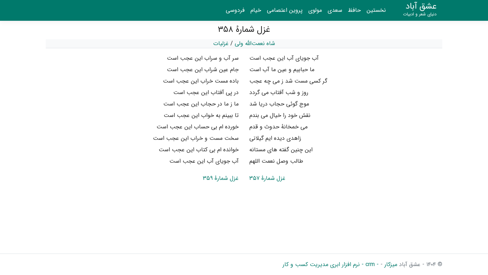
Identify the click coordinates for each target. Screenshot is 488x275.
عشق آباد (420, 9)
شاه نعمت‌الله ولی (255, 43)
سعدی (335, 10)
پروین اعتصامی (285, 10)
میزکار (390, 264)
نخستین (376, 10)
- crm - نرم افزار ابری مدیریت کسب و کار (331, 264)
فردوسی (235, 10)
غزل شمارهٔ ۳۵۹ (221, 178)
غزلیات (221, 43)
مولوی (315, 10)
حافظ (354, 10)
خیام (255, 10)
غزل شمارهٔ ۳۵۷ (267, 178)
